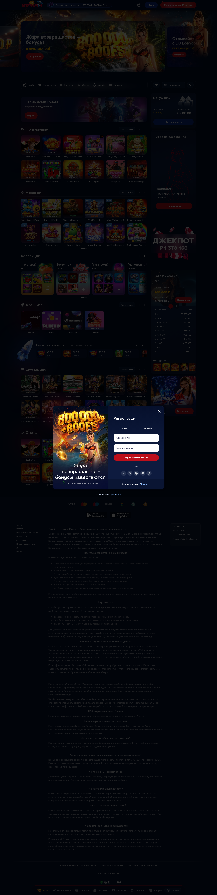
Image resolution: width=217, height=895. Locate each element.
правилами (115, 494)
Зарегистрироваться (136, 457)
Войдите (146, 483)
